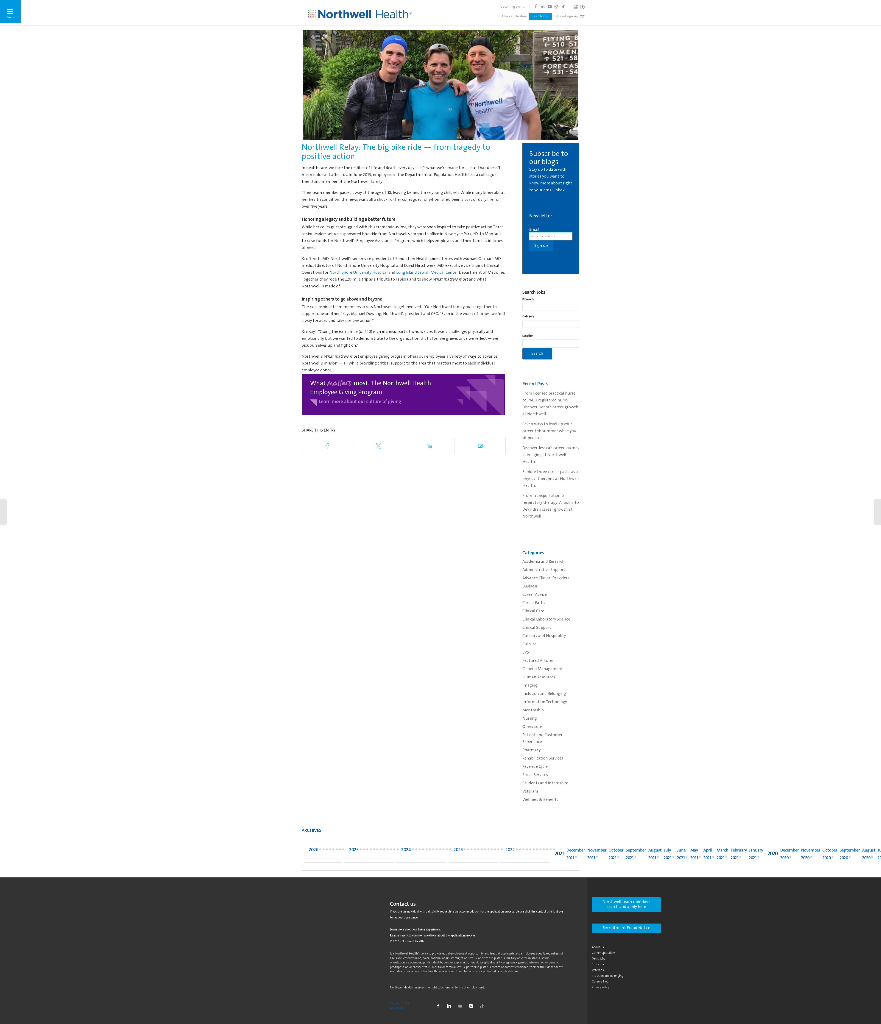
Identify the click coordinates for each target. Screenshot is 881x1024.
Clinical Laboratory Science (546, 620)
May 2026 (330, 850)
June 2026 (326, 850)
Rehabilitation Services (542, 759)
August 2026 (320, 850)
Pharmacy (531, 750)
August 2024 (426, 850)
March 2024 (443, 850)
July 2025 (377, 850)
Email (534, 230)
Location (527, 335)
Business (530, 586)
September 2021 (636, 854)
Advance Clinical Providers (545, 578)
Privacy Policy (600, 987)
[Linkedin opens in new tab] (542, 6)
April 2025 (387, 850)
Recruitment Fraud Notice (626, 928)
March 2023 (495, 850)
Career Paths (533, 603)
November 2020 (810, 854)
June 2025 (380, 850)
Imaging (530, 686)
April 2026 (333, 850)
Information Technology (544, 702)
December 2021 (575, 854)
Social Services (535, 775)
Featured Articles (537, 661)
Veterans (530, 792)
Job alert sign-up (566, 16)
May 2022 (540, 850)
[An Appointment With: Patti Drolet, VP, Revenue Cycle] (3, 512)
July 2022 (533, 850)
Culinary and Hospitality (544, 636)
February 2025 (394, 850)
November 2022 (520, 850)
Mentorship (533, 710)
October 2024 (419, 850)
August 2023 (478, 850)
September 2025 (370, 850)
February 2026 (339, 850)
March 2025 (390, 850)
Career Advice (534, 595)
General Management (542, 669)
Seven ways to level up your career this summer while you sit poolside (549, 431)
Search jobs (541, 16)
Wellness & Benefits (540, 800)
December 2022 (516, 850)
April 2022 (543, 850)
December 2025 (360, 850)
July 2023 (481, 850)
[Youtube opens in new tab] (549, 6)
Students (598, 964)
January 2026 (343, 850)
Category (528, 316)
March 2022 (547, 850)
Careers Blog (600, 981)
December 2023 (464, 850)
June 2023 (484, 850)
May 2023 (488, 850)
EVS (525, 653)
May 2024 (436, 850)
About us (598, 947)
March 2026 (336, 850)
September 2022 (526, 850)
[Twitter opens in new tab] (378, 446)
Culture (529, 644)
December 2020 (789, 854)
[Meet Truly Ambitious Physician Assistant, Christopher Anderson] (877, 512)
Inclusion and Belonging (544, 694)
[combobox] (550, 307)
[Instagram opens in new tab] (556, 6)
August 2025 (374, 850)
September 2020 (850, 854)
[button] (10, 11)
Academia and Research (543, 562)
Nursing (529, 719)
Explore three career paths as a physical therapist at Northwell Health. (550, 479)
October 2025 (367, 850)
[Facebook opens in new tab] (535, 6)
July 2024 (429, 850)
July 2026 (323, 850)
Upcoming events (512, 6)
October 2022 (523, 850)
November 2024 (416, 850)
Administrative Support (543, 570)
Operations (532, 727)
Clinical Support (536, 628)
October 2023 (471, 850)
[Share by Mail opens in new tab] (480, 446)
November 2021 (597, 854)
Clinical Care (533, 611)
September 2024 (423, 850)
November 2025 (363, 850)
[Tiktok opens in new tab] (563, 6)
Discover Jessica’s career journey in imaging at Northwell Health (550, 455)
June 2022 (536, 850)
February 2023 (498, 850)
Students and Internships (545, 783)
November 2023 (468, 850)
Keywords (528, 299)
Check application (514, 16)
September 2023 (474, 850)
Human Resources (538, 677)
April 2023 (491, 850)
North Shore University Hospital (358, 273)
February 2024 (446, 850)
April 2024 (440, 850)
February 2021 (739, 854)
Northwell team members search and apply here (626, 904)
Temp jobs (598, 958)
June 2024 (433, 850)
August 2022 (530, 850)
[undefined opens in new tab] (403, 394)
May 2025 (384, 850)
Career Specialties (604, 953)
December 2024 (413, 850)
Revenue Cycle (535, 767)
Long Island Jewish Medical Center (427, 273)
